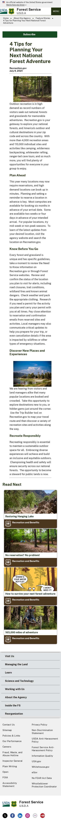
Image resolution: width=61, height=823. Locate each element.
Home (6, 18)
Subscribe (29, 34)
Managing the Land (16, 664)
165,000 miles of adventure (21, 632)
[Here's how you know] (30, 4)
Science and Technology (19, 680)
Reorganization (14, 713)
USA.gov (36, 761)
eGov (34, 772)
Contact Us (9, 724)
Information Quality (42, 755)
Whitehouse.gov (40, 766)
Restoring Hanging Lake (19, 516)
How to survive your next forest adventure (30, 593)
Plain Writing (10, 766)
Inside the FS (12, 705)
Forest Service (29, 9)
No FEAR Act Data (42, 778)
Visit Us (9, 656)
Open (5, 772)
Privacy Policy (39, 724)
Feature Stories (43, 18)
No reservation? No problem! (22, 555)
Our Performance (12, 741)
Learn (8, 672)
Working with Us (14, 689)
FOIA (5, 777)
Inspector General (13, 760)
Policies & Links (11, 735)
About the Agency (22, 18)
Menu (56, 11)
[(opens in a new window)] (5, 815)
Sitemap (7, 730)
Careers (7, 746)
